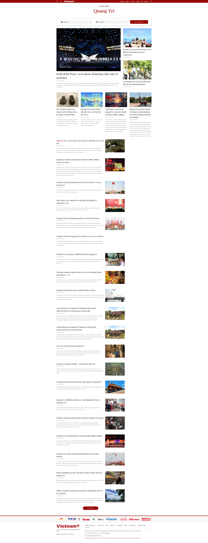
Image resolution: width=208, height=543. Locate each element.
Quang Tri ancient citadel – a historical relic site (75, 364)
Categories (140, 22)
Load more (90, 508)
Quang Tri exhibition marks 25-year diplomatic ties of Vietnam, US (78, 401)
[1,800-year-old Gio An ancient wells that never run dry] (115, 145)
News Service (132, 525)
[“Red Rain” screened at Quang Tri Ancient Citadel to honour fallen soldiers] (116, 99)
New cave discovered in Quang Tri (70, 346)
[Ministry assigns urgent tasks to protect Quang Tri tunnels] (115, 423)
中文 (142, 1)
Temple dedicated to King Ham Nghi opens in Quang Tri (79, 382)
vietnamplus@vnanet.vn (94, 535)
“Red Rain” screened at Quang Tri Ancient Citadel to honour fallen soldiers (115, 112)
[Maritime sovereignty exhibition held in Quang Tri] (115, 259)
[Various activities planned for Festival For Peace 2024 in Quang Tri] (115, 187)
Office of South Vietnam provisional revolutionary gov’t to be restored (79, 492)
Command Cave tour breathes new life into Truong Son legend (137, 82)
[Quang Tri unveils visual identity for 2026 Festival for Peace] (92, 99)
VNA (125, 525)
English (127, 1)
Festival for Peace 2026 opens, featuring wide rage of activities (87, 75)
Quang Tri (104, 11)
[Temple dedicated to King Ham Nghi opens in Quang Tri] (115, 387)
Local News (104, 6)
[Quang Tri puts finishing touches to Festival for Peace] (115, 223)
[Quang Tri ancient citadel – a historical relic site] (115, 369)
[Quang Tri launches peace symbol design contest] (115, 295)
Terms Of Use (100, 525)
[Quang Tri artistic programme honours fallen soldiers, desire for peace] (115, 164)
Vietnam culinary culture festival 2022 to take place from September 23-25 (79, 273)
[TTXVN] (72, 519)
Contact (87, 527)
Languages (119, 525)
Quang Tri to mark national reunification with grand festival (77, 455)
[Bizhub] (101, 519)
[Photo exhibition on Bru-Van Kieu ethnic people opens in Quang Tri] (115, 477)
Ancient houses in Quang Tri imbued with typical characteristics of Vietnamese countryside (76, 309)
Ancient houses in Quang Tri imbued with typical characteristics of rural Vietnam (76, 328)
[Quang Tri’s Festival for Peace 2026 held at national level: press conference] (137, 37)
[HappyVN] (61, 519)
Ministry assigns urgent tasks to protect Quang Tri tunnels (80, 418)
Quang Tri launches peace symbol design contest (76, 290)
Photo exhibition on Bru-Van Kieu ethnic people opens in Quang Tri (79, 474)
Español (138, 1)
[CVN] (123, 519)
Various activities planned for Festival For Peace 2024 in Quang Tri (78, 183)
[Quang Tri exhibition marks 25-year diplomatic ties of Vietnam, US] (115, 405)
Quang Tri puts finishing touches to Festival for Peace (77, 218)
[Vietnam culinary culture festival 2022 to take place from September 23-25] (115, 277)
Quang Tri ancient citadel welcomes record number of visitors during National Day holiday (140, 113)
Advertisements (142, 525)
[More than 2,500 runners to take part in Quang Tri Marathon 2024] (115, 205)
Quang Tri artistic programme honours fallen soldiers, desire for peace (78, 160)
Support (112, 525)
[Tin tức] (86, 519)
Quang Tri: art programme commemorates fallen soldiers (79, 436)
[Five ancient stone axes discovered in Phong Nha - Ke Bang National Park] (67, 99)
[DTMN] (134, 519)
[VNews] (79, 519)
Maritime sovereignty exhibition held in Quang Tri (76, 254)
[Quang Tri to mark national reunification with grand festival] (115, 458)
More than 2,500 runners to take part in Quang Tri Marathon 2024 (76, 201)
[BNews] (93, 519)
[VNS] (111, 519)
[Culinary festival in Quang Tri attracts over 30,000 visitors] (115, 241)
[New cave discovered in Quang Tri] (115, 351)
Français (132, 1)
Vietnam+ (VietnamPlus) (69, 1)
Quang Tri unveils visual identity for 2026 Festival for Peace (91, 112)
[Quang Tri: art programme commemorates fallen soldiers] (115, 440)
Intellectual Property (90, 525)
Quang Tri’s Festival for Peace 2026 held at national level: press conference (137, 52)
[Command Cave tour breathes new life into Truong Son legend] (137, 69)
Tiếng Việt (122, 1)
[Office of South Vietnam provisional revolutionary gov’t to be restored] (115, 495)
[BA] (146, 519)
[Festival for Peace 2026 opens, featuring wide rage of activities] (88, 49)
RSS (107, 525)
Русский (146, 1)
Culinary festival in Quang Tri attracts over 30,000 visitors (79, 236)
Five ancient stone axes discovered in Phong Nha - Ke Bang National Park (67, 112)
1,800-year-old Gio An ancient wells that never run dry (80, 142)
